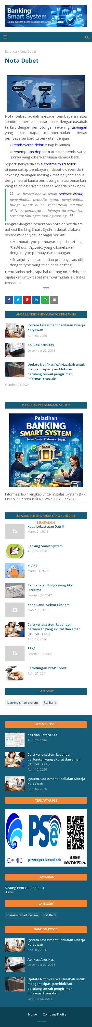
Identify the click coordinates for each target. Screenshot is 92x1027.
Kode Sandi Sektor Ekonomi (48, 605)
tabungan (79, 127)
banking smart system (22, 703)
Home (32, 1014)
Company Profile (54, 1014)
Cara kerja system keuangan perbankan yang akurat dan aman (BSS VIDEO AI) (53, 629)
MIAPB (32, 565)
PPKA (31, 648)
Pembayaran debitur (29, 144)
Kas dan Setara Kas (42, 735)
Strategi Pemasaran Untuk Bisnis (24, 889)
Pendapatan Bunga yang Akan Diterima (51, 587)
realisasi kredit (70, 193)
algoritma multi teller (58, 163)
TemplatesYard (41, 1021)
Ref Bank (50, 703)
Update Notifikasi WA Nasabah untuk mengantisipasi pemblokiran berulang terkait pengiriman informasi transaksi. (56, 371)
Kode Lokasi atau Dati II (45, 526)
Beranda (11, 51)
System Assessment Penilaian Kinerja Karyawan (56, 327)
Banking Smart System (45, 546)
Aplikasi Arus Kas (40, 345)
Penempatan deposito (31, 151)
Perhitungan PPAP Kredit (46, 668)
